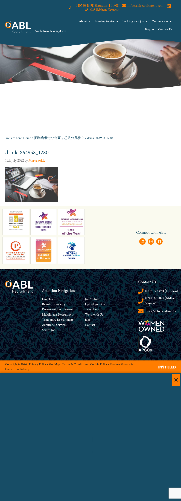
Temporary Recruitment (57, 320)
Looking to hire (105, 21)
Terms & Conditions (75, 364)
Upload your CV (95, 304)
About (83, 21)
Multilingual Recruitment (58, 315)
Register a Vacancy (53, 304)
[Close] (176, 380)
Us (101, 315)
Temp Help (92, 309)
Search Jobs (49, 330)
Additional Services (54, 325)
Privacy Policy (37, 364)
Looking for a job (133, 21)
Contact (90, 325)
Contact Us (165, 29)
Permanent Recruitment (57, 309)
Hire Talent (49, 299)
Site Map (54, 364)
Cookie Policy (98, 364)
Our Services (160, 21)
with (96, 315)
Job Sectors (92, 299)
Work (89, 315)
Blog (147, 29)
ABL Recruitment (18, 27)
